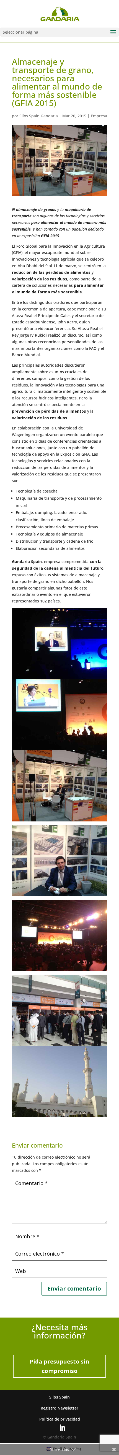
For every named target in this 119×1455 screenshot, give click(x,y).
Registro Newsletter (59, 1408)
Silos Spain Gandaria (38, 115)
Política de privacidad (59, 1419)
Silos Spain (59, 1397)
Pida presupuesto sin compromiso (59, 1366)
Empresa (99, 115)
